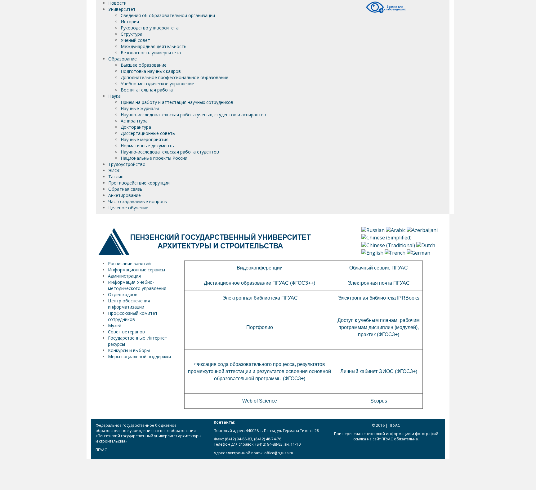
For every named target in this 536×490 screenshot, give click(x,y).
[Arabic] (395, 230)
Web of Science (259, 400)
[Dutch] (425, 244)
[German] (418, 252)
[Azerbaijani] (422, 230)
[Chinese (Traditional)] (388, 244)
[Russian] (373, 230)
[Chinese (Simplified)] (386, 237)
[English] (372, 252)
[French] (395, 252)
